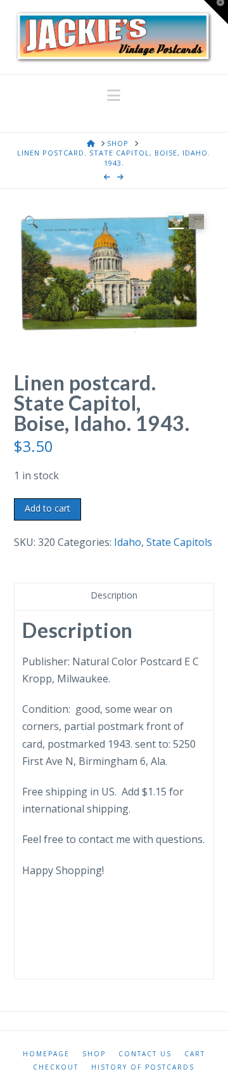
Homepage (46, 1054)
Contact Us (145, 1054)
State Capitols (179, 542)
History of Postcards (142, 1067)
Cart (194, 1054)
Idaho (127, 542)
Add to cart (47, 508)
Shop (94, 1054)
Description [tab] (114, 595)
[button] (113, 95)
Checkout (56, 1067)
